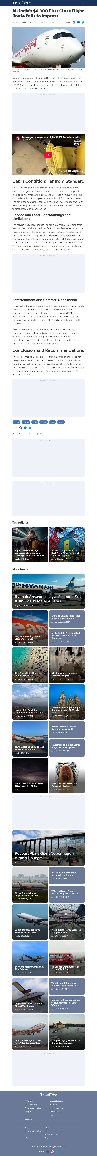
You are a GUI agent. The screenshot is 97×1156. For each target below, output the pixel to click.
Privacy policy (55, 1112)
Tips (26, 1135)
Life (26, 1115)
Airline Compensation (53, 1135)
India (35, 422)
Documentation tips (33, 1104)
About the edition (57, 1108)
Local (47, 1127)
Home (15, 434)
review (43, 422)
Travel (16, 422)
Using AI (28, 1112)
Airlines (26, 422)
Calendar (28, 1119)
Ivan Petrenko (20, 22)
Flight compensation (33, 1108)
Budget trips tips (56, 1101)
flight (52, 422)
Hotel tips (53, 1104)
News (51, 22)
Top (51, 1115)
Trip (46, 1131)
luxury (61, 422)
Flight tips (29, 1101)
